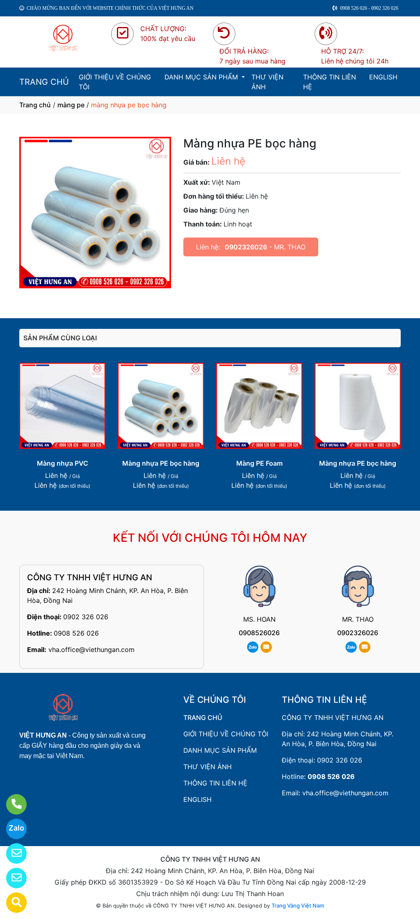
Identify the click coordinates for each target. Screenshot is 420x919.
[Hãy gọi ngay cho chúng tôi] (11, 804)
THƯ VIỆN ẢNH (267, 82)
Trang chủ (35, 105)
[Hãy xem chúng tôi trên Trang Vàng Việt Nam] (11, 902)
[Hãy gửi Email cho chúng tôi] (11, 878)
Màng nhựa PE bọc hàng (160, 463)
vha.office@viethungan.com (91, 649)
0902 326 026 (85, 617)
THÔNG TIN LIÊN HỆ (329, 82)
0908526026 (259, 633)
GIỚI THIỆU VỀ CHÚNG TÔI (115, 82)
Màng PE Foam (259, 463)
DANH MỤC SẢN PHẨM (202, 77)
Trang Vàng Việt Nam (298, 905)
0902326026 (246, 247)
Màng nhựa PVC (62, 463)
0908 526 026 (76, 633)
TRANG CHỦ (44, 82)
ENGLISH (383, 77)
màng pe (70, 105)
